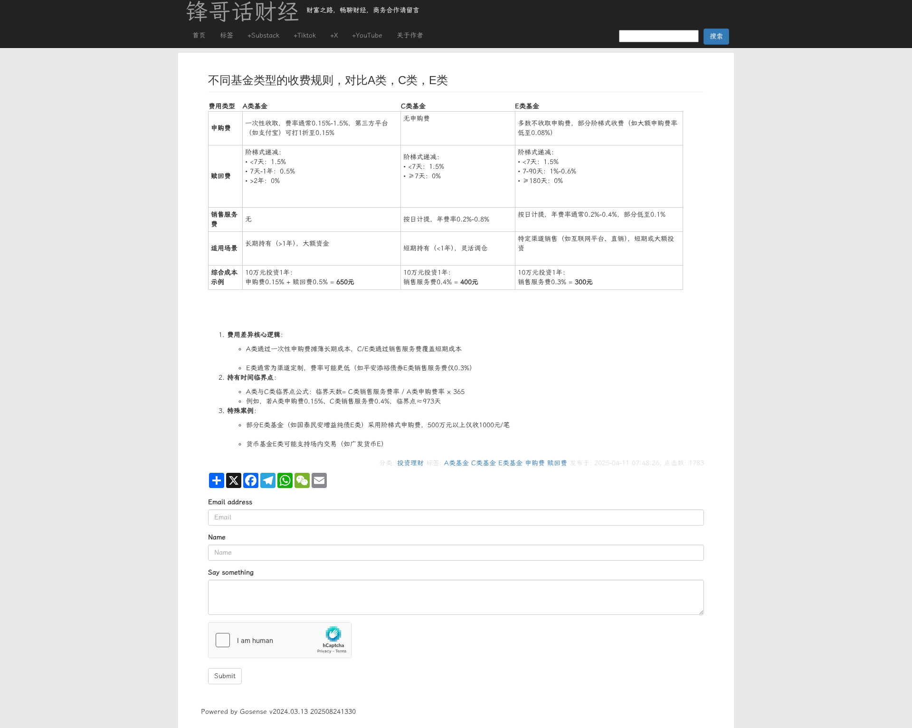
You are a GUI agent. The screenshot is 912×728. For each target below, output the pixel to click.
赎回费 (557, 463)
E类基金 (510, 463)
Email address (230, 502)
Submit (225, 676)
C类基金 (483, 463)
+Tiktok (305, 35)
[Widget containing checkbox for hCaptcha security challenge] (280, 640)
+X (334, 35)
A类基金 (456, 463)
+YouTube (367, 35)
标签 (226, 35)
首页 (199, 35)
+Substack (263, 35)
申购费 (535, 463)
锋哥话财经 (242, 12)
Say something (231, 572)
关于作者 (410, 35)
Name (217, 537)
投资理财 (410, 463)
